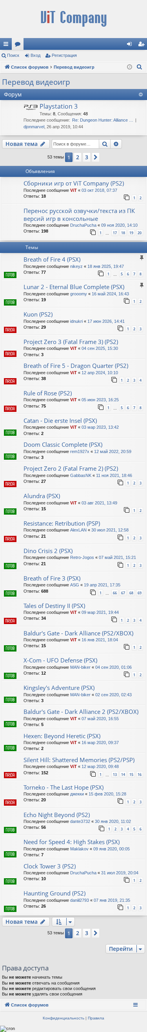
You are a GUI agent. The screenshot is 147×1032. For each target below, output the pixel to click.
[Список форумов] (73, 19)
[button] (96, 157)
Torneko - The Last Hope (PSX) (63, 787)
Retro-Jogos (82, 557)
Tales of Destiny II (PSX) (54, 606)
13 (115, 774)
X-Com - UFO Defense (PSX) (60, 660)
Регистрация (64, 55)
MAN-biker (80, 667)
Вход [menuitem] (131, 45)
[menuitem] (139, 67)
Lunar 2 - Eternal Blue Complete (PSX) (74, 287)
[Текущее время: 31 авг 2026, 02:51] (129, 67)
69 (140, 592)
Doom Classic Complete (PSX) (63, 444)
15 (131, 774)
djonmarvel (34, 126)
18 (123, 232)
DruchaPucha (83, 225)
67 (123, 592)
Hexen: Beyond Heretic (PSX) (62, 736)
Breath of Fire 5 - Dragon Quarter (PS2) (76, 365)
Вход (35, 55)
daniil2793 (79, 900)
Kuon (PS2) (38, 314)
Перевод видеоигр (36, 82)
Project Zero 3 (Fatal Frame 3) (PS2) (71, 342)
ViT (73, 190)
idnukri (76, 321)
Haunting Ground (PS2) (54, 893)
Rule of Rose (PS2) (48, 393)
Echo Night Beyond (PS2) (57, 815)
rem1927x (79, 451)
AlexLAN (78, 530)
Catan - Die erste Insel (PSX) (60, 420)
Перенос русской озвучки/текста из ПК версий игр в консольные (79, 214)
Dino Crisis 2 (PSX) (48, 551)
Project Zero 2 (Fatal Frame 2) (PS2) (71, 468)
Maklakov (79, 848)
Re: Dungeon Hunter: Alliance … (102, 120)
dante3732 (80, 821)
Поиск (13, 55)
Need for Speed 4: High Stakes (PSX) (72, 842)
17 (115, 232)
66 (115, 592)
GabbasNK (80, 475)
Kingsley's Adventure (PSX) (59, 688)
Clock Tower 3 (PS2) (50, 866)
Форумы (19, 45)
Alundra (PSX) (42, 496)
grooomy (78, 293)
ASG (74, 584)
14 (123, 774)
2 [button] (77, 157)
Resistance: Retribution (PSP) (62, 523)
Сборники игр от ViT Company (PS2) (74, 183)
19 (131, 232)
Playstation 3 (59, 106)
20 (140, 232)
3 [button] (86, 157)
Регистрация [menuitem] (142, 45)
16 (140, 774)
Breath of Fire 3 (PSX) (52, 578)
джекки (77, 794)
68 (131, 592)
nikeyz (76, 266)
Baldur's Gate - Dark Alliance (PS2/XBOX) (78, 633)
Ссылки (7, 45)
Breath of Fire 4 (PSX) (52, 259)
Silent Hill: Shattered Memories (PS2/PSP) (79, 760)
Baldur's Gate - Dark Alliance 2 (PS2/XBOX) (81, 711)
